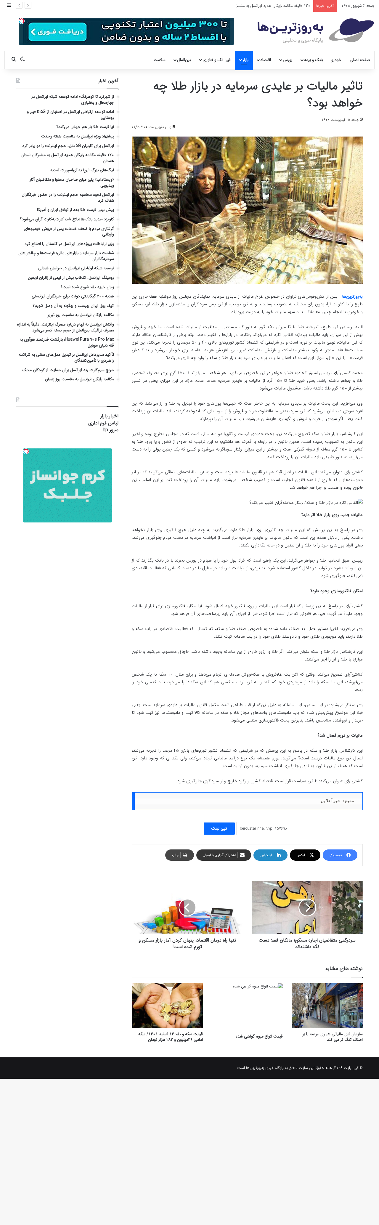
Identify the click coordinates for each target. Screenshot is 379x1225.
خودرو (336, 60)
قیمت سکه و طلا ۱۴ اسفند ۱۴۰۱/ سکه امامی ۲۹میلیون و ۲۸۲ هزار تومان (170, 1037)
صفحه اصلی (360, 60)
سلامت (160, 60)
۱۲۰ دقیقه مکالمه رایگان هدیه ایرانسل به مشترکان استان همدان (259, 6)
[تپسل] (22, 21)
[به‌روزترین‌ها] (316, 30)
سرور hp (110, 430)
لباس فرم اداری (103, 423)
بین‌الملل (184, 60)
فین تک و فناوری (217, 60)
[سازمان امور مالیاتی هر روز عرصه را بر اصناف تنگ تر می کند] (327, 1006)
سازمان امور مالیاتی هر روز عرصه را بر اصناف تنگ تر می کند (332, 1037)
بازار (245, 60)
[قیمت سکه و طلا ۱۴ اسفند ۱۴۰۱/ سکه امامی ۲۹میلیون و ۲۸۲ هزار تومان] (167, 1006)
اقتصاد (265, 60)
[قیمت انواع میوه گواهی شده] (247, 1007)
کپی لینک (219, 828)
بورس (287, 60)
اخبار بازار (109, 416)
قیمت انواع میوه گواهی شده (259, 1036)
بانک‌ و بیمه (313, 60)
